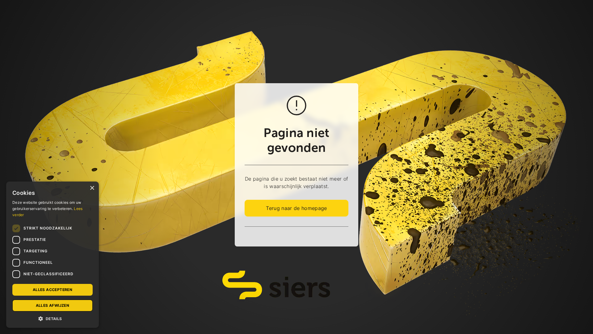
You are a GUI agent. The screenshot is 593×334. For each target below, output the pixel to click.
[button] (52, 318)
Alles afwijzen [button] (52, 305)
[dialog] (52, 255)
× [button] (92, 188)
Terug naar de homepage (296, 208)
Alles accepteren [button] (52, 289)
